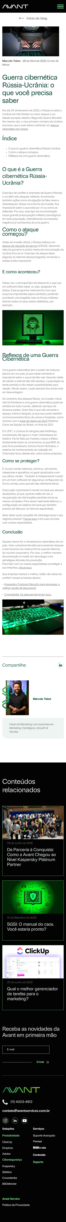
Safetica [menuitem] (7, 1172)
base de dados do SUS (33, 421)
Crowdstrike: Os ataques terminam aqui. (28, 594)
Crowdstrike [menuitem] (9, 1178)
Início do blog (36, 18)
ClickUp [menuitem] (7, 1142)
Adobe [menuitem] (6, 1154)
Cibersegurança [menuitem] (12, 1160)
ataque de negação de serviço (20, 246)
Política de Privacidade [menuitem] (16, 1205)
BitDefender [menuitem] (9, 1184)
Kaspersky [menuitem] (8, 1166)
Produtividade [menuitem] (10, 1135)
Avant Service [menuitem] (11, 1199)
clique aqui (25, 568)
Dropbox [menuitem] (7, 1148)
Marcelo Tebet (11, 61)
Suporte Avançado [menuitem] (44, 1135)
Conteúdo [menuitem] (39, 1155)
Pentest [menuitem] (37, 1141)
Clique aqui (30, 519)
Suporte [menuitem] (38, 1162)
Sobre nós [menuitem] (39, 1148)
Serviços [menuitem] (38, 1129)
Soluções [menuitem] (8, 1129)
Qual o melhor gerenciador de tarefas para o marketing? (32, 994)
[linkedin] (60, 668)
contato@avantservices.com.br (26, 1111)
